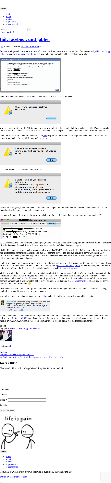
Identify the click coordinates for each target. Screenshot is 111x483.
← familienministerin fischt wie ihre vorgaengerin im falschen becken (31, 357)
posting (44, 296)
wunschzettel (12, 24)
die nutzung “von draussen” (27, 54)
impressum (11, 21)
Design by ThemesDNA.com (13, 476)
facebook (11, 328)
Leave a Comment (29, 46)
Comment (5, 389)
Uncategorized (7, 32)
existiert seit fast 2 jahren (68, 265)
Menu (3, 9)
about (8, 16)
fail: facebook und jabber (25, 39)
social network (36, 328)
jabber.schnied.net (80, 281)
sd (2, 46)
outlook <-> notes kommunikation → (17, 354)
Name (3, 394)
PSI (45, 135)
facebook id (20, 318)
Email (3, 400)
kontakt (9, 19)
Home (8, 14)
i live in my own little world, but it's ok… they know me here (28, 3)
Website (3, 352)
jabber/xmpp (22, 328)
